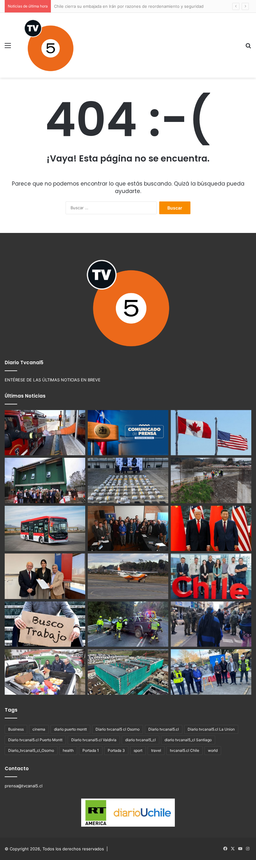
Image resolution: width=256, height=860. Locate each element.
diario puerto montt (70, 729)
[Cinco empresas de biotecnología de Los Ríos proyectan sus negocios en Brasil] (211, 576)
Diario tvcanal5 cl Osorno (118, 729)
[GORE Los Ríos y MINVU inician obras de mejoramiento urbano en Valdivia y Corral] (211, 672)
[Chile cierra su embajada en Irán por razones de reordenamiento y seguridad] (128, 433)
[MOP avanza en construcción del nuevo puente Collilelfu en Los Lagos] (211, 480)
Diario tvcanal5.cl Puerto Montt (35, 739)
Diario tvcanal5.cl (163, 729)
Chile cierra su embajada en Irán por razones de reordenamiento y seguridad (129, 6)
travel (156, 750)
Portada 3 (116, 750)
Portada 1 (90, 750)
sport (138, 750)
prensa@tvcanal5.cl (23, 785)
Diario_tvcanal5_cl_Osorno (31, 750)
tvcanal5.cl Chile (184, 750)
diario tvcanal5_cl (140, 739)
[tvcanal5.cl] (49, 45)
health (68, 750)
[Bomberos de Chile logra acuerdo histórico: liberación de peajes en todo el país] (45, 433)
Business (16, 729)
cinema (38, 729)
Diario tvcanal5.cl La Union (211, 729)
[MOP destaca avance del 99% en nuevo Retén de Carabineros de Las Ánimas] (45, 480)
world (213, 750)
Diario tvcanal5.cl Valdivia (93, 739)
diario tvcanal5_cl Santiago (188, 739)
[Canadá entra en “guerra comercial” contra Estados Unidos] (211, 433)
